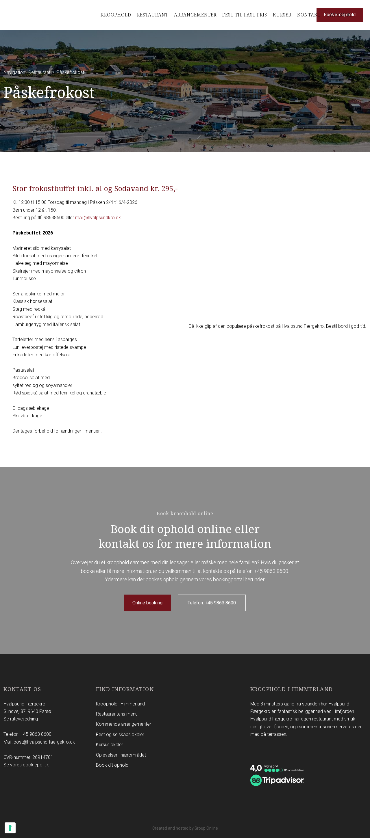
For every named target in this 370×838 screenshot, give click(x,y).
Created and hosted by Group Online (185, 828)
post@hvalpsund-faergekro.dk (44, 742)
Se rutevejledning (20, 719)
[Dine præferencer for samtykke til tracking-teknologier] (10, 827)
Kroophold (116, 15)
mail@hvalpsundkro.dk (98, 217)
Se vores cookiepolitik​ (26, 765)
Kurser (282, 15)
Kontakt (309, 15)
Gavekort (339, 15)
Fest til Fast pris (244, 15)
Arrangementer (195, 15)
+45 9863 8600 (271, 571)
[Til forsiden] (25, 15)
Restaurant (152, 15)
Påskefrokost (70, 72)
